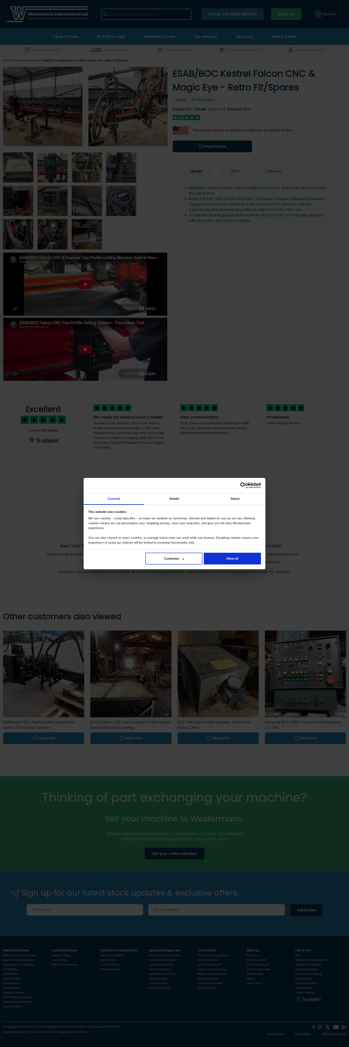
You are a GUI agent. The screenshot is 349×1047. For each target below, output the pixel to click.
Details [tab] (175, 498)
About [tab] (235, 498)
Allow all (232, 558)
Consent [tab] (114, 498)
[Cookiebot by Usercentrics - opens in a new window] (243, 485)
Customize (171, 558)
